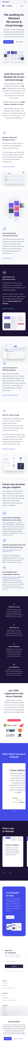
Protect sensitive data (7, 522)
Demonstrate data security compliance (12, 577)
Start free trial (8, 42)
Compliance (5, 998)
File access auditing (7, 308)
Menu (21, 6)
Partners (4, 1010)
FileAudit (4, 985)
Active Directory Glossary (9, 1000)
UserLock (5, 983)
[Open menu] (25, 2)
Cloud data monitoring (8, 449)
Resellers (5, 1015)
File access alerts (6, 258)
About (4, 1008)
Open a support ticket (8, 988)
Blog (3, 995)
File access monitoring (8, 166)
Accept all (7, 1038)
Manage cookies (18, 1038)
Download (10, 917)
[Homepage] (5, 1)
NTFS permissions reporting (9, 395)
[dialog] (14, 1030)
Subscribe (14, 966)
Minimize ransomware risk (8, 550)
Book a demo (19, 42)
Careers (4, 1012)
